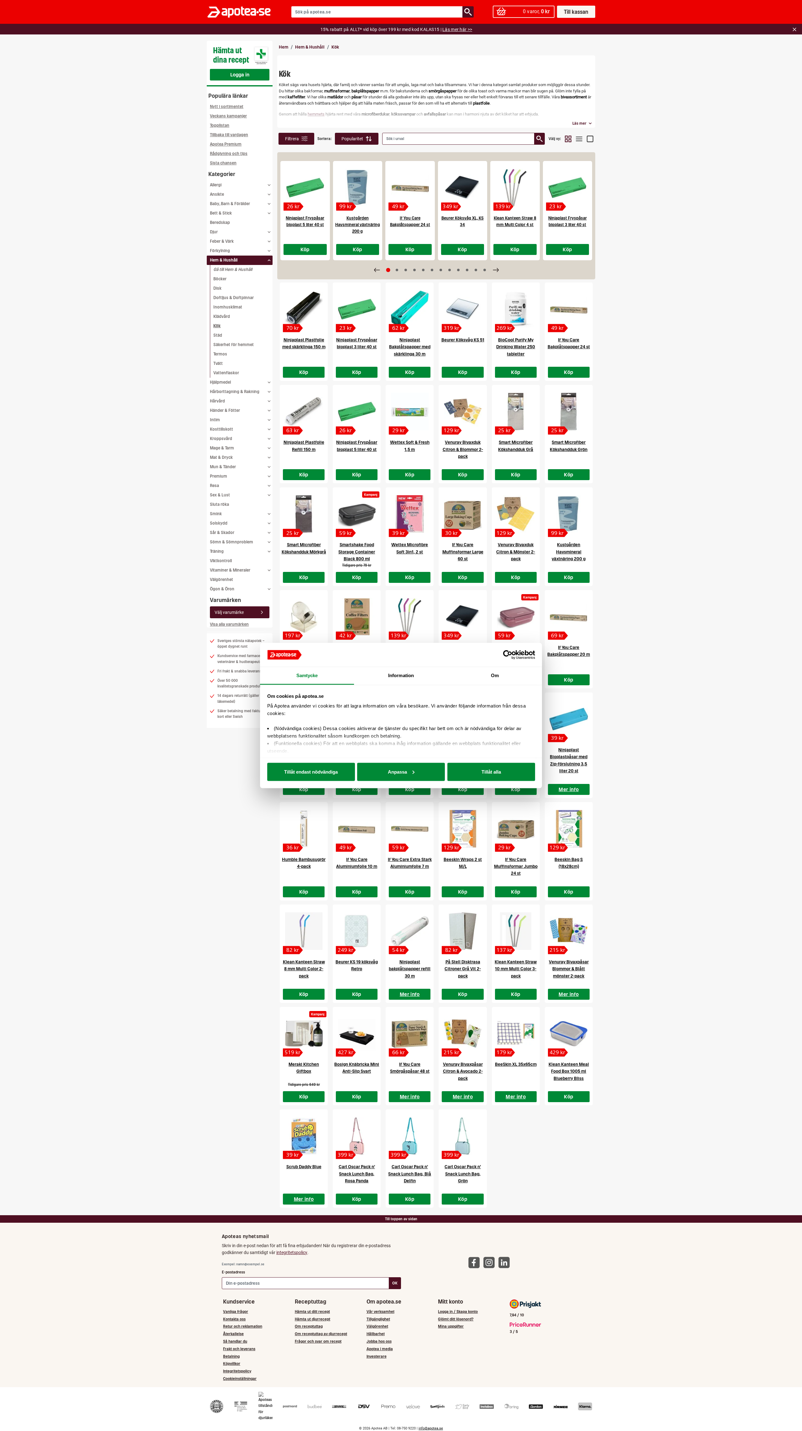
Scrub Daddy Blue (303, 1166)
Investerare (377, 1356)
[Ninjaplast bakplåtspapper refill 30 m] (410, 931)
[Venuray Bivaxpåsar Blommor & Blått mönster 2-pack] (569, 931)
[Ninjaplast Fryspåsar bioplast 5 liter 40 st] (305, 187)
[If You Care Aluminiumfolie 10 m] (357, 828)
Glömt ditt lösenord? (455, 1319)
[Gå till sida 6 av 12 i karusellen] (432, 270)
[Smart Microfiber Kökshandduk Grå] (516, 411)
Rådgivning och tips (228, 153)
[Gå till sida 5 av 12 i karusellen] (423, 270)
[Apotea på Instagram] (490, 1262)
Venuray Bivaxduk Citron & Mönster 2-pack (515, 552)
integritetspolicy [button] (291, 1252)
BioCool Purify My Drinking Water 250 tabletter (515, 347)
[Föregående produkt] (377, 270)
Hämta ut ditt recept (312, 1311)
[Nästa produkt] (496, 270)
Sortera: (324, 138)
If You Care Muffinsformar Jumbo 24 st (516, 866)
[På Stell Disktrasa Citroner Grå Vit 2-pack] (463, 931)
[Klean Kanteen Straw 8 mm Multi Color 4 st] (515, 187)
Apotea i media (380, 1348)
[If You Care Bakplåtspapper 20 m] (569, 616)
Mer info (569, 789)
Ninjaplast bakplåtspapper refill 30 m (409, 969)
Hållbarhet (376, 1333)
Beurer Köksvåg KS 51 (462, 340)
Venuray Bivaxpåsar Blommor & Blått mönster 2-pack (569, 969)
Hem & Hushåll (310, 47)
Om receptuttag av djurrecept (321, 1333)
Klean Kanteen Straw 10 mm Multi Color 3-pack (516, 969)
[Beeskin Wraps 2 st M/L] (463, 828)
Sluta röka (219, 504)
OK (395, 1283)
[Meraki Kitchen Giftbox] (304, 1033)
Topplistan (219, 125)
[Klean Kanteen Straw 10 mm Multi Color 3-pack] (516, 931)
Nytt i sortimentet (226, 106)
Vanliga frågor (235, 1311)
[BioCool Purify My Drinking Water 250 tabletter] (516, 309)
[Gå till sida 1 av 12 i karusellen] (388, 270)
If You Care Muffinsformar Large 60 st (462, 552)
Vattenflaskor (226, 373)
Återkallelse (233, 1333)
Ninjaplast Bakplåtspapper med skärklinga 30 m (409, 347)
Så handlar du (235, 1341)
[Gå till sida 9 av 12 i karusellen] (458, 270)
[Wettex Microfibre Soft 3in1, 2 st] (410, 513)
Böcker (220, 279)
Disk (217, 288)
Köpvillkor (231, 1363)
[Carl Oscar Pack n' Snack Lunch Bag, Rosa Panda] (357, 1135)
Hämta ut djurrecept (312, 1319)
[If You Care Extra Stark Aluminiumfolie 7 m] (410, 828)
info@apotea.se (431, 1428)
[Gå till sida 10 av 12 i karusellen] (467, 270)
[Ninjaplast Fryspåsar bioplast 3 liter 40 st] (567, 187)
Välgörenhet (221, 579)
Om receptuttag (309, 1326)
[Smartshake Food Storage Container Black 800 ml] (357, 513)
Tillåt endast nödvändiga (311, 771)
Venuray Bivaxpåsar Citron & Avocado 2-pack (463, 1071)
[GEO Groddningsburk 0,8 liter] (304, 616)
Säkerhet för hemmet (233, 344)
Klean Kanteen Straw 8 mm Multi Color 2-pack (304, 969)
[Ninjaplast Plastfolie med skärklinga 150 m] (304, 309)
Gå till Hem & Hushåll (232, 269)
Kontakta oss (234, 1319)
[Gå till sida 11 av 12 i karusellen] (476, 270)
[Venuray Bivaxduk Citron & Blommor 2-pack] (463, 411)
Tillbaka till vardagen (229, 134)
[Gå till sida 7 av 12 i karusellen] (441, 270)
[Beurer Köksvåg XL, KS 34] (462, 187)
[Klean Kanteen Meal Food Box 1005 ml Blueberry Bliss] (569, 1033)
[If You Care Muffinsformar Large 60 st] (463, 513)
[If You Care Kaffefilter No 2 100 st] (357, 616)
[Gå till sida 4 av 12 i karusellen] (414, 270)
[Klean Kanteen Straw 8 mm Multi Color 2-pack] (304, 931)
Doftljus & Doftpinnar (233, 297)
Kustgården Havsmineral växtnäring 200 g (357, 224)
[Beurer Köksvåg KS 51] (463, 309)
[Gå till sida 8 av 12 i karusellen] (449, 270)
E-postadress (233, 1272)
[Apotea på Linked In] (505, 1262)
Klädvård (221, 316)
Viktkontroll (221, 560)
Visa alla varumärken (229, 624)
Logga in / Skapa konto (458, 1311)
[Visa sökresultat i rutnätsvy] (568, 139)
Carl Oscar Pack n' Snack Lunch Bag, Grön (463, 1174)
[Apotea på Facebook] (475, 1262)
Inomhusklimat (227, 307)
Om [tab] (495, 675)
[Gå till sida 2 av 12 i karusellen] (397, 270)
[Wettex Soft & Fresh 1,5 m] (410, 411)
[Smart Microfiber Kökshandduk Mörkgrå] (304, 513)
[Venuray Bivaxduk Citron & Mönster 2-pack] (516, 513)
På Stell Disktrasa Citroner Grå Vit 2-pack (463, 969)
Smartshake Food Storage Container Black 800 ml (356, 552)
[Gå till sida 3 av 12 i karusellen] (405, 270)
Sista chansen (223, 163)
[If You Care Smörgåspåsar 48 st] (410, 1033)
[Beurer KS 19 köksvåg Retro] (357, 931)
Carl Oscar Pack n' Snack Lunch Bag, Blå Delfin (409, 1174)
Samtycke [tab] (307, 675)
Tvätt (218, 363)
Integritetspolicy (237, 1371)
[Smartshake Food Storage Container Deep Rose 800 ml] (516, 616)
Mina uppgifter (451, 1326)
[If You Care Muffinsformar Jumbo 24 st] (516, 828)
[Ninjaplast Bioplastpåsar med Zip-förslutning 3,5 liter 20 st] (569, 719)
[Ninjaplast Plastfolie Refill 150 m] (304, 411)
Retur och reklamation (242, 1326)
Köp (305, 249)
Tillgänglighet (378, 1319)
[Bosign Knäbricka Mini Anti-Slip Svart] (357, 1033)
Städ (217, 335)
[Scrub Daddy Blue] (304, 1135)
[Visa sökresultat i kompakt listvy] (579, 139)
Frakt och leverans (239, 1348)
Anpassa (397, 771)
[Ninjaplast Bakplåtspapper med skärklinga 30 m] (410, 309)
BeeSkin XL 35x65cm (516, 1064)
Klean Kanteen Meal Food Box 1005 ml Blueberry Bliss (569, 1071)
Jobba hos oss (379, 1341)
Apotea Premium (226, 144)
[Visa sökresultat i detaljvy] (590, 139)
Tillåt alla (491, 771)
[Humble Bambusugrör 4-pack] (304, 828)
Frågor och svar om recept (318, 1341)
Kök (217, 326)
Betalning (231, 1356)
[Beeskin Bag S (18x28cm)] (569, 828)
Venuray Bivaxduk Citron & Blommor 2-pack (463, 449)
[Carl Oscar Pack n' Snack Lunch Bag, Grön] (463, 1135)
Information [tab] (401, 675)
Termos (220, 354)
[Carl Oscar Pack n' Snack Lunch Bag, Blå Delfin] (410, 1135)
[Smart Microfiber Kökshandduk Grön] (569, 411)
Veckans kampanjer (228, 116)
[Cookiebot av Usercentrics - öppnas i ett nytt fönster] (507, 655)
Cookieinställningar (240, 1378)
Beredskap (220, 222)
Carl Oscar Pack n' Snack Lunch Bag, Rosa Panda (357, 1174)
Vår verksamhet (380, 1311)
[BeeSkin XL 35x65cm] (516, 1033)
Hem (283, 47)
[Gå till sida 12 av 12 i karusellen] (484, 270)
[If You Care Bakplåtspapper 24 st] (410, 187)
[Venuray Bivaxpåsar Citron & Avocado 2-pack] (463, 1033)
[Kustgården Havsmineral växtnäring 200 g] (358, 187)
